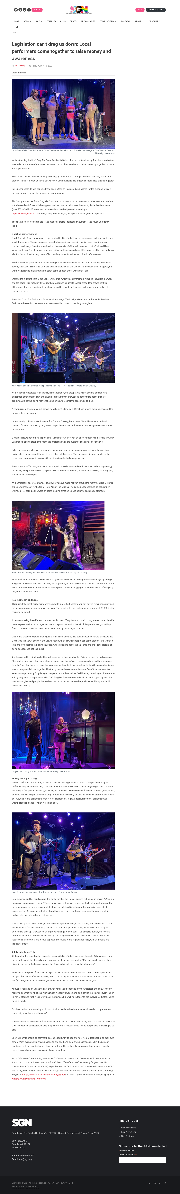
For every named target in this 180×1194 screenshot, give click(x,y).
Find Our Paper (128, 1136)
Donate (37, 10)
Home (15, 32)
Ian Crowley (20, 66)
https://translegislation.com (25, 213)
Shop (140, 10)
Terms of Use (18, 1186)
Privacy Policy (32, 1186)
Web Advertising (128, 1127)
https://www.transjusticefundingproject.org (43, 1074)
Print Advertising (128, 1132)
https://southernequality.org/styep (29, 1078)
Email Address (128, 1154)
